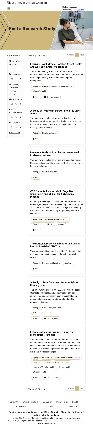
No (13, 94)
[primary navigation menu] (9, 8)
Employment (48, 406)
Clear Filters (14, 132)
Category (16, 74)
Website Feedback (30, 402)
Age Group (17, 99)
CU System (47, 402)
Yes (14, 91)
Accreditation (21, 406)
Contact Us (14, 402)
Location (16, 122)
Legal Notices (77, 402)
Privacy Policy (62, 402)
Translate (80, 10)
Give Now (73, 406)
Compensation (15, 112)
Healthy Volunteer (14, 86)
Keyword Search (14, 62)
